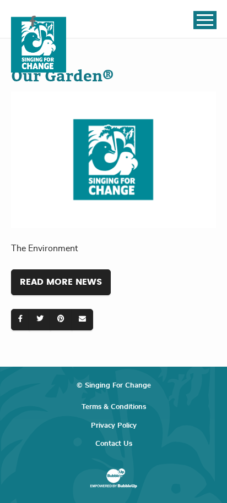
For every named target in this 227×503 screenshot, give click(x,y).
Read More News (61, 282)
